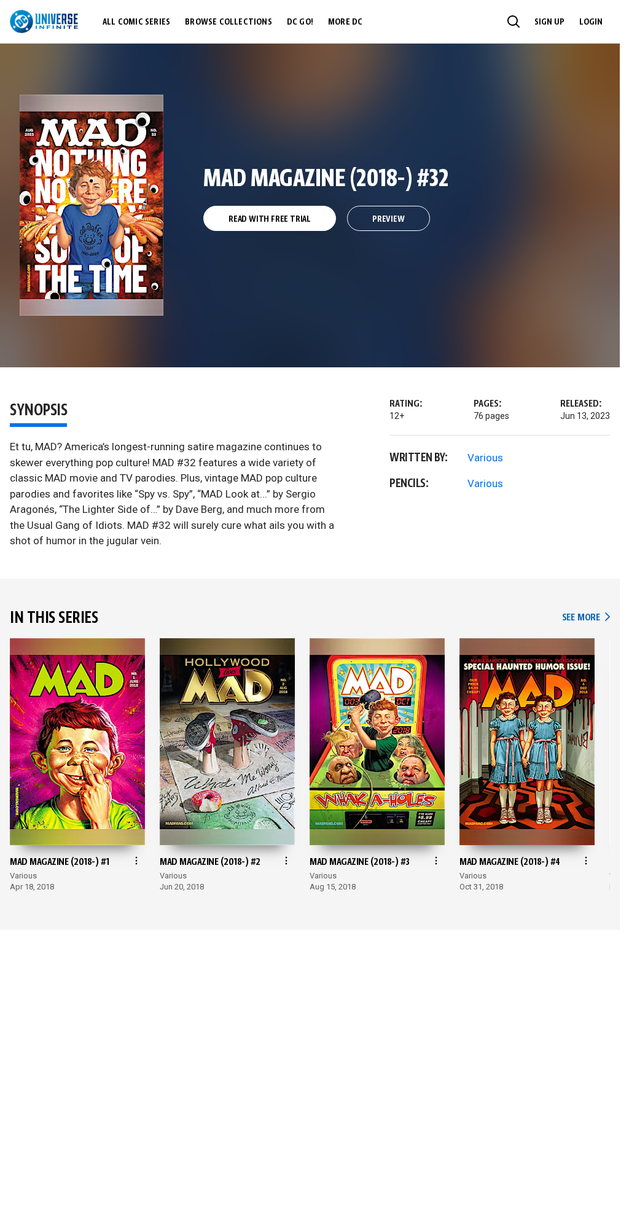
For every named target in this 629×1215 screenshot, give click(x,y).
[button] (513, 21)
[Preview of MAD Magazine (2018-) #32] (92, 205)
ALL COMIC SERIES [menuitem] (136, 22)
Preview (388, 219)
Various (485, 457)
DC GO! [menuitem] (300, 22)
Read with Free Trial (270, 219)
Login (591, 22)
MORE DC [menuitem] (345, 22)
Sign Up (549, 22)
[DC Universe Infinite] (44, 21)
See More (586, 617)
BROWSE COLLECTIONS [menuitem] (228, 22)
